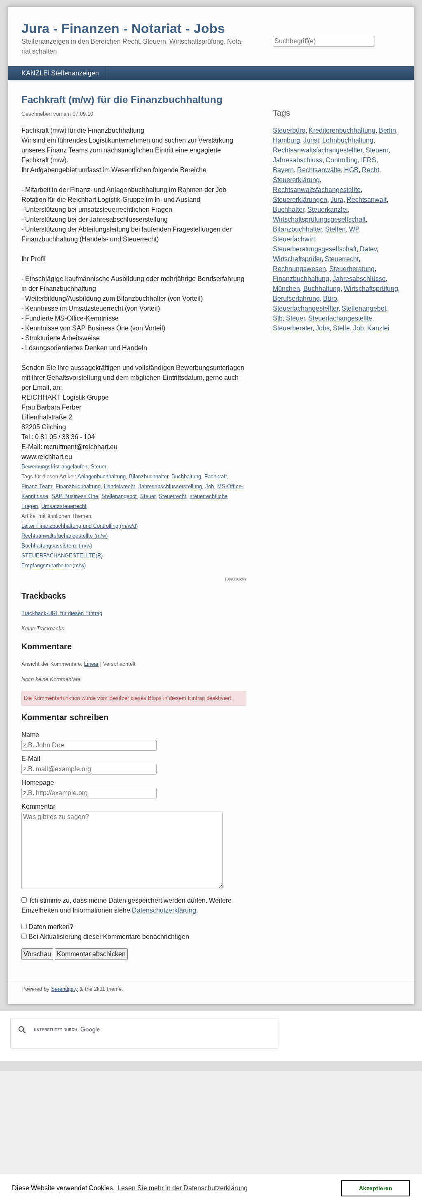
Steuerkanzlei (327, 209)
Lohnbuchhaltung (347, 140)
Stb (278, 318)
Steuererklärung (296, 179)
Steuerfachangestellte (340, 318)
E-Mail (30, 758)
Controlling (342, 160)
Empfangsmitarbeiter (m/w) (53, 565)
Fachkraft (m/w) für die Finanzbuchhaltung (122, 99)
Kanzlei (378, 328)
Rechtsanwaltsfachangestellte (317, 189)
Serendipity (64, 989)
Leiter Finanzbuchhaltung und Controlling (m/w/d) (79, 526)
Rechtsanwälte (319, 169)
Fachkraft (215, 476)
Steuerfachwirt (294, 239)
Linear (91, 664)
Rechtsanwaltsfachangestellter (317, 150)
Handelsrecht (119, 486)
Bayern (283, 169)
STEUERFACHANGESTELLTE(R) (62, 555)
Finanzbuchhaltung (78, 486)
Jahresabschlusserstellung (170, 486)
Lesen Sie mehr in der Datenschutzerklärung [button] (182, 1187)
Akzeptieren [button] (375, 1188)
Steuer (98, 466)
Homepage (37, 782)
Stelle (341, 328)
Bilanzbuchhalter (148, 476)
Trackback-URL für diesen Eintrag (61, 613)
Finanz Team (36, 486)
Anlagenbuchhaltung (101, 476)
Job (209, 486)
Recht (370, 169)
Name (30, 734)
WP (354, 229)
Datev (368, 249)
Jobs (323, 328)
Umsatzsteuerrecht (64, 506)
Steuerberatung (352, 268)
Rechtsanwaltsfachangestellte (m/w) (64, 536)
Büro (330, 298)
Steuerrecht (172, 496)
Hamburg (286, 140)
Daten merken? (50, 926)
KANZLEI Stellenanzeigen (60, 73)
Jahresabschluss (297, 160)
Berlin (387, 130)
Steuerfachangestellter (305, 308)
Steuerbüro (289, 130)
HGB (351, 169)
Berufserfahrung (296, 298)
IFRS (368, 160)
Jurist (311, 140)
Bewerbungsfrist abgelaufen (54, 466)
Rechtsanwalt (367, 199)
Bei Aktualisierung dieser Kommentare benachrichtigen (108, 936)
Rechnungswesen (299, 268)
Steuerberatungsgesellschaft (314, 249)
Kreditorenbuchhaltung (342, 130)
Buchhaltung (186, 476)
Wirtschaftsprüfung (371, 288)
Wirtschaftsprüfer (297, 258)
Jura (337, 199)
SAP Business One (75, 496)
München (286, 288)
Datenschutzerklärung (164, 910)
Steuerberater (292, 328)
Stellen (335, 229)
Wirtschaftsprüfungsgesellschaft (319, 219)
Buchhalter (288, 209)
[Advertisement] (211, 1129)
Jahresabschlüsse (359, 278)
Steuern (377, 150)
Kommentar (38, 806)
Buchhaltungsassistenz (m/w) (56, 546)
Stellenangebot (119, 496)
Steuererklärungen (300, 199)
